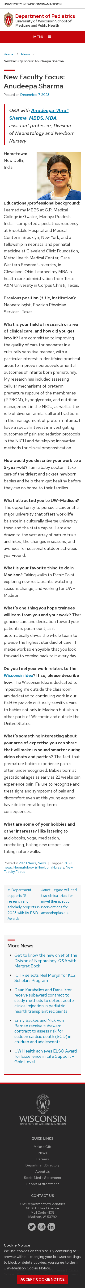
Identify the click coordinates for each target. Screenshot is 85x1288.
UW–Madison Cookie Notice (27, 1268)
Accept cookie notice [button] (42, 1279)
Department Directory (43, 1165)
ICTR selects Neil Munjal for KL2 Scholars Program (45, 977)
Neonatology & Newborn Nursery (38, 867)
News (42, 863)
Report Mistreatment (42, 1183)
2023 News (27, 863)
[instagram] (42, 1227)
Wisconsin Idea (18, 675)
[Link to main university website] (42, 1125)
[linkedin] (51, 1227)
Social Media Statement (42, 1177)
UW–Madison (33, 4)
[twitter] (32, 1227)
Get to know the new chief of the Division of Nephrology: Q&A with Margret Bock (45, 960)
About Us (42, 1171)
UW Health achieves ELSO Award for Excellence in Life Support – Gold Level (45, 1056)
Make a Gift (42, 1146)
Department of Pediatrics (45, 16)
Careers (42, 1159)
